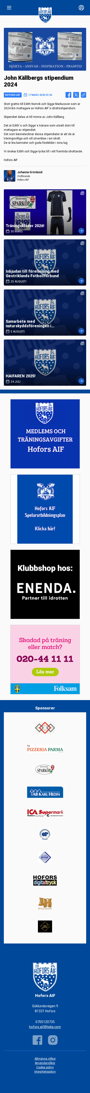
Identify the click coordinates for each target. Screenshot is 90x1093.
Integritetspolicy (45, 1071)
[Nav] (9, 7)
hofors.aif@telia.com (45, 1027)
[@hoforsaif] (53, 1040)
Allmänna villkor (45, 1058)
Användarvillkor (45, 1063)
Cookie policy (45, 1067)
